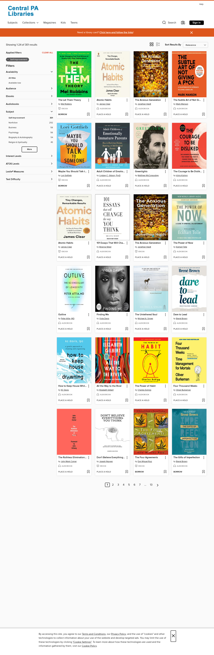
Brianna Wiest (105, 247)
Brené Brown (181, 318)
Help (201, 4)
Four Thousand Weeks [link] (185, 386)
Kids (63, 22)
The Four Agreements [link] (146, 457)
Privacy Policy (118, 634)
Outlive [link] (62, 314)
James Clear (104, 104)
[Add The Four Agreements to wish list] (165, 472)
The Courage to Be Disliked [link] (187, 171)
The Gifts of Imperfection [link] (186, 457)
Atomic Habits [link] (104, 100)
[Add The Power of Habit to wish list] (165, 400)
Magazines (49, 22)
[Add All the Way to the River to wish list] (127, 400)
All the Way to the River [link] (109, 386)
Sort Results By (173, 44)
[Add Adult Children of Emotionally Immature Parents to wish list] (127, 186)
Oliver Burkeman (183, 390)
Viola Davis (104, 318)
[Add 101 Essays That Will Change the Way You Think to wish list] (127, 257)
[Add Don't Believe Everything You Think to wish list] (127, 472)
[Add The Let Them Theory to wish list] (88, 115)
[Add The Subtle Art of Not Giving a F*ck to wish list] (203, 115)
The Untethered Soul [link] (146, 314)
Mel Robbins (66, 104)
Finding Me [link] (103, 314)
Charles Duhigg (144, 390)
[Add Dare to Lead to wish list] (203, 329)
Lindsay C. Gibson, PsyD (109, 175)
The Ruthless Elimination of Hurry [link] (72, 457)
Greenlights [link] (141, 171)
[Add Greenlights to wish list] (165, 186)
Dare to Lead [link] (180, 314)
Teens (74, 22)
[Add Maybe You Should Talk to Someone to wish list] (88, 186)
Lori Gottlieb (66, 175)
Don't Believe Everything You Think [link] (111, 457)
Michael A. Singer (145, 318)
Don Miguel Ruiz (145, 461)
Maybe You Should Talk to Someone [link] (72, 171)
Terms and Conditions (94, 634)
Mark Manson (182, 104)
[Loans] (183, 23)
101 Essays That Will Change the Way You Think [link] (111, 243)
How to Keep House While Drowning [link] (72, 386)
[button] (168, 23)
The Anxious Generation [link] (148, 100)
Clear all (47, 52)
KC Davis (65, 390)
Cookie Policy (89, 645)
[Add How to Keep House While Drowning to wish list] (88, 400)
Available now (15, 83)
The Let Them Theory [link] (69, 100)
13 (151, 485)
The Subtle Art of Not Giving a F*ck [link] (187, 100)
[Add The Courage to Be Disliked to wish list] (203, 186)
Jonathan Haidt (144, 104)
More (29, 149)
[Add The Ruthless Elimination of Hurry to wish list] (88, 472)
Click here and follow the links (116, 32)
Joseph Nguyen (106, 461)
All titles (12, 78)
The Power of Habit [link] (145, 386)
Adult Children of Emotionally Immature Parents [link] (111, 171)
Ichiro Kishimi (182, 175)
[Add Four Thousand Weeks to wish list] (203, 400)
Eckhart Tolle (181, 247)
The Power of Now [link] (183, 243)
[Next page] (158, 485)
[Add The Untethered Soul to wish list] (165, 329)
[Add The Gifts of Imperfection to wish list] (203, 472)
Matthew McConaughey (148, 175)
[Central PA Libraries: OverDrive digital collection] (23, 11)
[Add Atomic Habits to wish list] (127, 115)
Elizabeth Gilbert (106, 390)
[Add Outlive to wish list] (88, 329)
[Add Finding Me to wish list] (127, 329)
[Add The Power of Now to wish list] (203, 257)
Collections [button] (29, 22)
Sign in (197, 22)
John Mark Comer (69, 461)
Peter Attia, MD (67, 318)
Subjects (13, 22)
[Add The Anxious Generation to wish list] (165, 115)
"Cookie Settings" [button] (82, 642)
